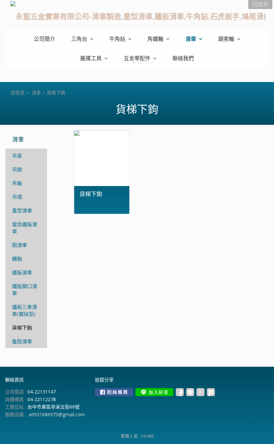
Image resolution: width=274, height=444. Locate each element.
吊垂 (17, 155)
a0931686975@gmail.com (57, 414)
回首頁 (18, 93)
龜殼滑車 (22, 341)
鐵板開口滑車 (24, 289)
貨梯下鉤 (22, 327)
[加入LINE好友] (154, 392)
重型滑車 (22, 210)
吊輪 (17, 183)
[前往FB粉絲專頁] (114, 392)
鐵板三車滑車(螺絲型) (24, 310)
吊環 (17, 196)
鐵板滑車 (22, 272)
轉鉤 (17, 258)
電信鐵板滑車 (24, 228)
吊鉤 (17, 169)
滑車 (36, 93)
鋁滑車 (19, 245)
